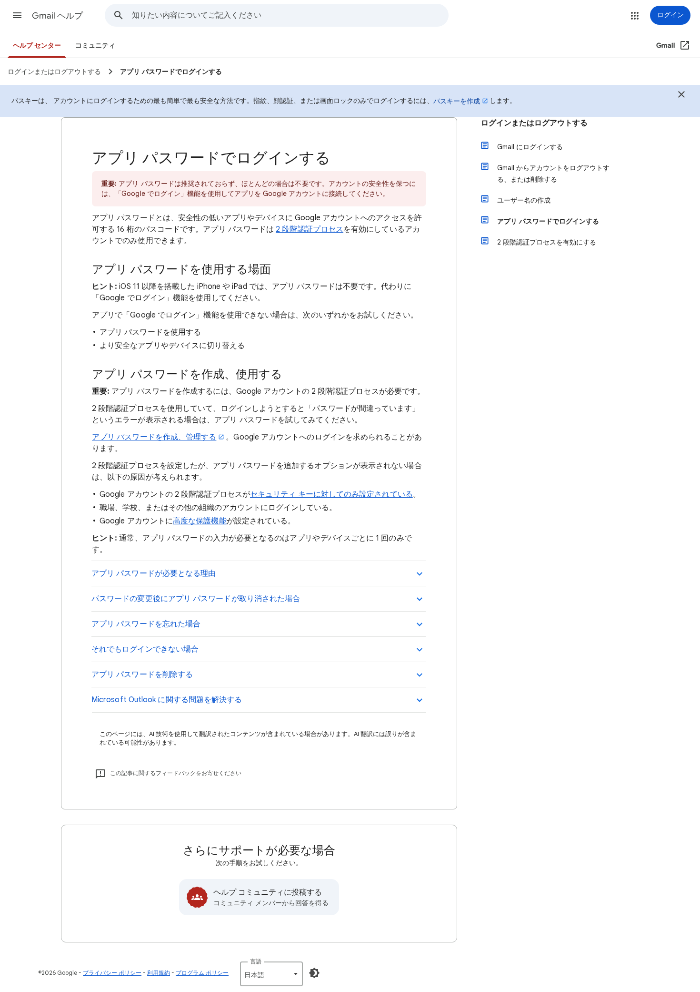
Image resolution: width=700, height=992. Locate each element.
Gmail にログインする (530, 147)
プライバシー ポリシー (112, 972)
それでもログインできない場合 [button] (145, 649)
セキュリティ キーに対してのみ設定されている (331, 494)
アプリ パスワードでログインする (548, 221)
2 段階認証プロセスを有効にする (546, 242)
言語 (255, 961)
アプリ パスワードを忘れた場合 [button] (145, 624)
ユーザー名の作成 (523, 200)
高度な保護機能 (200, 521)
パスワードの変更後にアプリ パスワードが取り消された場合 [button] (195, 598)
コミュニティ (95, 45)
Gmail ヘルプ (57, 15)
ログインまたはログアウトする (534, 123)
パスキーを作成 (456, 101)
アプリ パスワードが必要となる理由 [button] (153, 573)
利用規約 (158, 972)
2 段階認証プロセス (309, 229)
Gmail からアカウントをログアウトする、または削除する (553, 174)
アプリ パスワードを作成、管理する (154, 437)
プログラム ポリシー (202, 972)
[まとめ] (681, 95)
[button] (17, 15)
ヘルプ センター (37, 45)
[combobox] (290, 15)
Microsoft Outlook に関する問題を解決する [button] (166, 700)
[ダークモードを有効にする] (314, 972)
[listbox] (271, 973)
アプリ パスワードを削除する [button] (142, 674)
